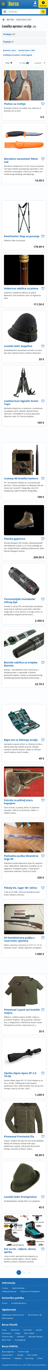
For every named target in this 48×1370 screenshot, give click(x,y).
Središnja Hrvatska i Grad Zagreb (17, 55)
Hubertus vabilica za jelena (21, 288)
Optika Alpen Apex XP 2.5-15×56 (20, 1074)
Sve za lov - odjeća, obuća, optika (20, 1250)
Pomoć (4, 1303)
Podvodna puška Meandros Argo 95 (21, 857)
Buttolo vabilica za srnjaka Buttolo (20, 664)
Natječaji (18, 1358)
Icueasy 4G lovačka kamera (21, 478)
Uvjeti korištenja (18, 1288)
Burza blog (29, 1358)
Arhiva (39, 1358)
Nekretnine (15, 1330)
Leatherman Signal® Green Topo (21, 402)
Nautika (39, 1330)
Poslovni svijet (7, 1336)
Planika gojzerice (14, 538)
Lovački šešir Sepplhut (18, 346)
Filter (8, 63)
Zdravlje (20, 1355)
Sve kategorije (20, 1340)
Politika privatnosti (9, 1291)
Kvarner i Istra (9, 50)
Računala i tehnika (35, 1336)
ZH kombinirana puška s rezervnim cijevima (19, 939)
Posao (4, 1330)
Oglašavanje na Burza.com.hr (13, 1315)
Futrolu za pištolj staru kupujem (18, 801)
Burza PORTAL (10, 1346)
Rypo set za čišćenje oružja (21, 740)
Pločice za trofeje (15, 104)
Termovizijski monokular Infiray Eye (19, 600)
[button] (35, 4)
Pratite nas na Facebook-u (30, 1291)
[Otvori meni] (3, 4)
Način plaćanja (7, 1318)
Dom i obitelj (29, 1333)
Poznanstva (6, 1333)
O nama (5, 1288)
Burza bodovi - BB (34, 1315)
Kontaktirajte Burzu (18, 1303)
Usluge (17, 1333)
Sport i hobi (10, 19)
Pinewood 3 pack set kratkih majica (22, 1011)
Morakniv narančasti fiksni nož (21, 160)
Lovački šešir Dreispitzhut (20, 1197)
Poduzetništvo (7, 1355)
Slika (24, 63)
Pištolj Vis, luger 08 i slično (20, 887)
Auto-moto (27, 1330)
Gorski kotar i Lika (26, 50)
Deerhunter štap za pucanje (21, 236)
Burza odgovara (8, 1351)
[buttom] (42, 104)
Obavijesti (20, 1336)
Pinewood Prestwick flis (19, 1136)
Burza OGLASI (10, 1324)
